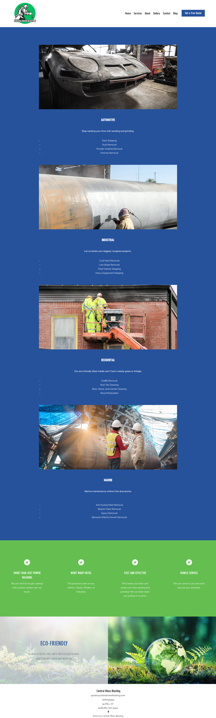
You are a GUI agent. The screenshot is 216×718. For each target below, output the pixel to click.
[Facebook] (108, 711)
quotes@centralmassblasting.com (108, 695)
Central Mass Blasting (108, 691)
